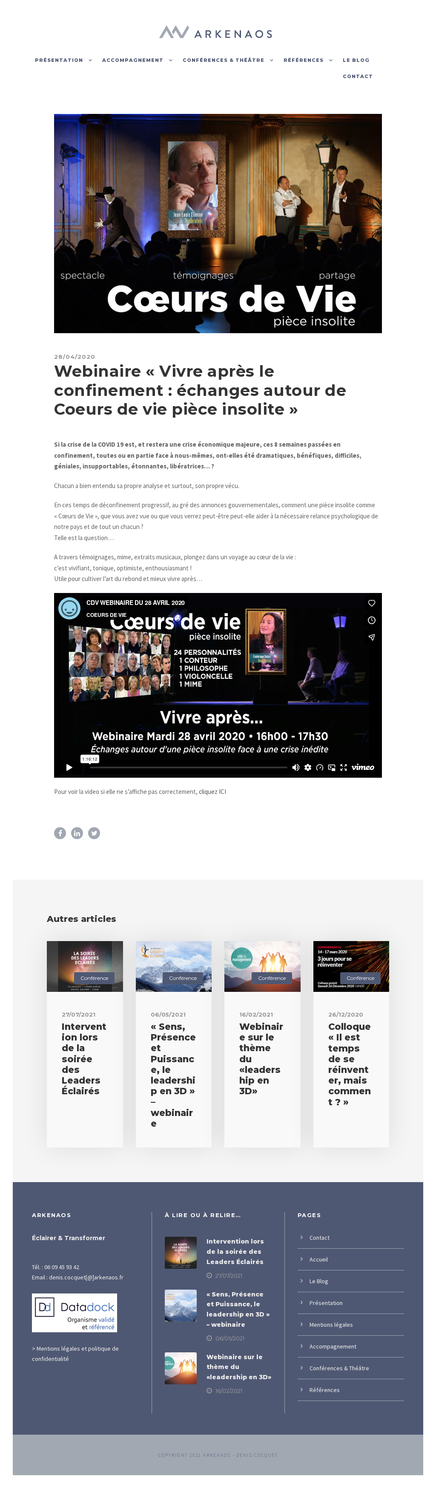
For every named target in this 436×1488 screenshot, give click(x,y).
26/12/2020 (345, 1014)
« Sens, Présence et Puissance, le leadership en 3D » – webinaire (173, 1075)
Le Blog (356, 60)
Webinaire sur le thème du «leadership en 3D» (239, 1367)
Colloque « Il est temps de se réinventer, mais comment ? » (349, 1064)
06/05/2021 (168, 1014)
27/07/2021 (78, 1014)
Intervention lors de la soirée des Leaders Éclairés (84, 1058)
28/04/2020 (74, 356)
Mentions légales (331, 1324)
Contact (358, 76)
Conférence (94, 978)
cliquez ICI (212, 792)
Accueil (319, 1259)
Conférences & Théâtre (223, 60)
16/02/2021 (256, 1014)
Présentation (59, 60)
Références (304, 60)
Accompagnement (133, 60)
